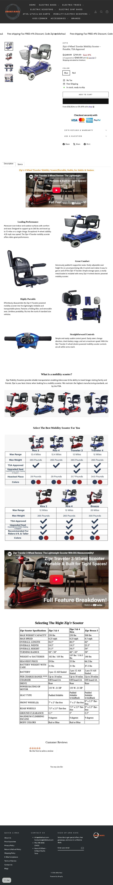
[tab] (9, 164)
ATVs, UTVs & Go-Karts (36, 14)
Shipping (66, 60)
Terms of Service (10, 861)
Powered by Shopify (56, 876)
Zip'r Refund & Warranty (78, 130)
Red (73, 73)
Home (32, 5)
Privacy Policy (9, 845)
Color (66, 68)
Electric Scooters (42, 9)
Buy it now (85, 101)
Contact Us (8, 865)
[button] (86, 58)
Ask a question (73, 136)
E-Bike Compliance (11, 857)
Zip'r (65, 43)
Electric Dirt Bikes (71, 9)
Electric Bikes (48, 5)
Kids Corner (40, 18)
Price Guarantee (10, 842)
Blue (66, 73)
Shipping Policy (9, 853)
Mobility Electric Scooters (70, 14)
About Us (7, 838)
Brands (76, 18)
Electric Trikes (72, 5)
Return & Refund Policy (12, 849)
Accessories (59, 18)
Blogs (6, 868)
